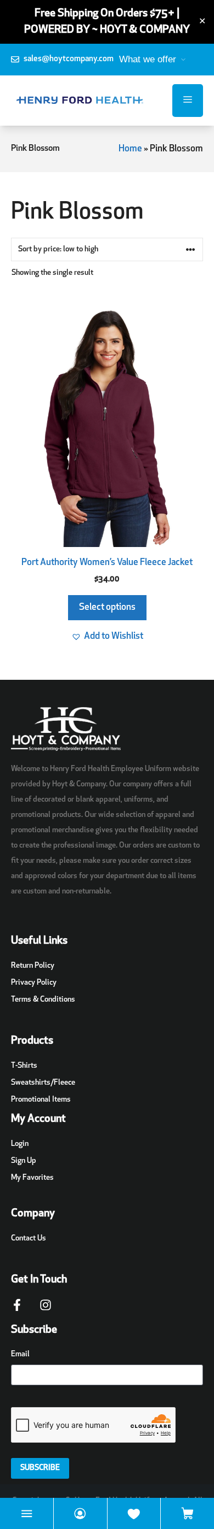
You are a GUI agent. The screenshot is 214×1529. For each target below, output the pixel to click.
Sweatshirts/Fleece (43, 1083)
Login (20, 1144)
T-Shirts (24, 1066)
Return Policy (32, 966)
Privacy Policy (34, 983)
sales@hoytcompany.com (69, 59)
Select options (107, 607)
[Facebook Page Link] (17, 1310)
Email (20, 1354)
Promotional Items (41, 1100)
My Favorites (32, 1178)
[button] (107, 637)
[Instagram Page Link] (46, 1310)
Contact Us (28, 1238)
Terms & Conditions (43, 1000)
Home (130, 149)
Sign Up (23, 1161)
